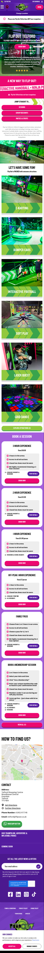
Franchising (18, 914)
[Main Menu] (2, 8)
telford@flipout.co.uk (17, 816)
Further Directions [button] (13, 808)
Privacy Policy (23, 908)
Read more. (35, 940)
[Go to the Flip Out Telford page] (22, 10)
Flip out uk (7, 1)
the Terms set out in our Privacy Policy (21, 873)
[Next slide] (41, 152)
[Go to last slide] (2, 152)
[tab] (9, 161)
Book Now (22, 46)
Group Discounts (22, 113)
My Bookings (36, 1)
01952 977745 (21, 812)
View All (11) (22, 724)
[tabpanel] (22, 152)
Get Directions (11, 805)
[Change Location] (7, 7)
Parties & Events (22, 118)
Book (39, 7)
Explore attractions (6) (22, 428)
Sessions (22, 107)
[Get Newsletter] (38, 866)
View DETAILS (33, 474)
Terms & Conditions (10, 908)
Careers (27, 914)
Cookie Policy (34, 908)
